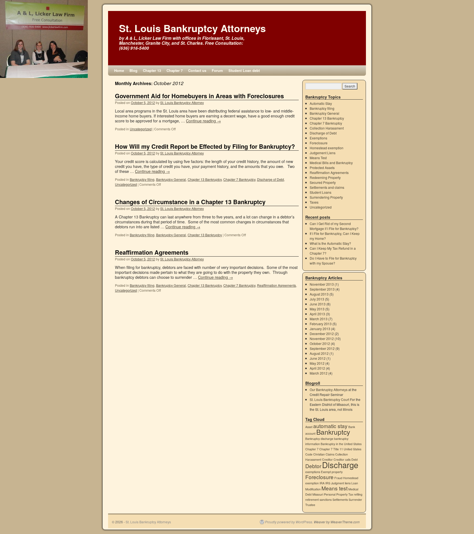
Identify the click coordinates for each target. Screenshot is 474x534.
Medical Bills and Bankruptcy (331, 162)
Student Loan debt (244, 70)
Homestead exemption (326, 147)
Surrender (355, 500)
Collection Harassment (327, 128)
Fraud (338, 478)
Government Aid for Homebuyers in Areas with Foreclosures (199, 96)
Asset (308, 427)
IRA (322, 483)
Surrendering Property (326, 197)
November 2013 (322, 284)
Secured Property (323, 182)
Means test (334, 488)
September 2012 (322, 348)
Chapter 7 (175, 70)
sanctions (326, 500)
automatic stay (330, 425)
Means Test (318, 157)
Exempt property (332, 472)
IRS (327, 483)
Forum (217, 70)
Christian (319, 454)
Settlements (340, 500)
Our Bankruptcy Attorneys (329, 389)
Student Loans (320, 192)
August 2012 (319, 353)
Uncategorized (141, 129)
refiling (358, 494)
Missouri (317, 494)
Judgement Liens (322, 152)
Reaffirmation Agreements (151, 252)
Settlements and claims (327, 187)
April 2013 (317, 313)
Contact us (197, 70)
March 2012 (319, 373)
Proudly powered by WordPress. (289, 522)
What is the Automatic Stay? (330, 243)
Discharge (340, 464)
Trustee (310, 505)
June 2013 (318, 304)
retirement (312, 500)
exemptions (312, 472)
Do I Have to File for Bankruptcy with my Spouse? (333, 260)
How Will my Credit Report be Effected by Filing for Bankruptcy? (205, 146)
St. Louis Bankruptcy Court (329, 399)
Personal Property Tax (338, 494)
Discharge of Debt (270, 179)
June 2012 (318, 358)
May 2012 (317, 363)
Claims (330, 454)
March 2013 (319, 318)
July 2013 (317, 299)
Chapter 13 (152, 70)
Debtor (313, 466)
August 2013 (319, 294)
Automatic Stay (321, 103)
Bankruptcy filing (142, 179)
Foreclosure (319, 142)
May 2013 (317, 309)
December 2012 (322, 333)
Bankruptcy (333, 432)
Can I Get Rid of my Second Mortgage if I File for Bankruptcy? (334, 226)
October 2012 (320, 343)
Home (119, 70)
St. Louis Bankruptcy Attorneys (192, 28)
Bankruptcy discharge (319, 439)
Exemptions (318, 138)
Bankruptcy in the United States (341, 444)
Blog (133, 70)
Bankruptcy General (171, 179)
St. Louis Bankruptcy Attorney (182, 102)
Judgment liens (341, 483)
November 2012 (322, 338)
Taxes (314, 202)
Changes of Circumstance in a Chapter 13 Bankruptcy (190, 202)
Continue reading (203, 120)
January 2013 (320, 328)
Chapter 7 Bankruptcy (239, 179)
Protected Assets (322, 167)
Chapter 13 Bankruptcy (205, 179)
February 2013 (321, 323)
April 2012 (317, 368)
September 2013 (322, 289)
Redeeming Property (325, 177)
